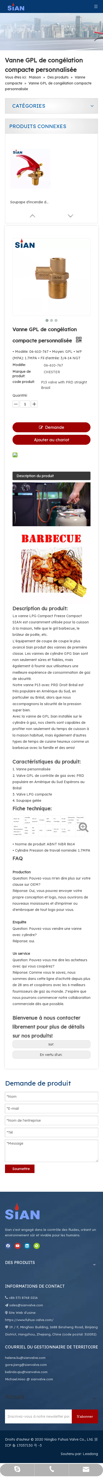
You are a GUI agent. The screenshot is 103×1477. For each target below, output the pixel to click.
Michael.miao (15, 1379)
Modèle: (19, 365)
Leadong (90, 1454)
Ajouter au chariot (51, 439)
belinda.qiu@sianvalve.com (26, 1372)
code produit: (23, 381)
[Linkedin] (27, 1246)
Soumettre (21, 1169)
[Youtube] (17, 1246)
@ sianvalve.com (39, 1379)
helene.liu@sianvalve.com (25, 1358)
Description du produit (35, 476)
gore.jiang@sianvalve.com (26, 1365)
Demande (54, 427)
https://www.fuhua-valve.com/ (29, 1320)
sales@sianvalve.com (26, 1305)
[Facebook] (8, 1246)
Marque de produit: (21, 373)
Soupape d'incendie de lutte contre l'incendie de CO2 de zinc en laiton (30, 202)
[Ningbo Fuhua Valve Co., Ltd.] (27, 1211)
